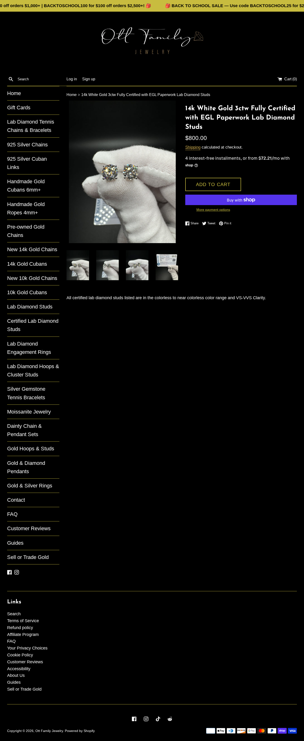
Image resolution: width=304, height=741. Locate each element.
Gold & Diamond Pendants (26, 467)
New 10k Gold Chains (32, 278)
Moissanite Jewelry (29, 412)
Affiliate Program (23, 634)
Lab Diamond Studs (29, 307)
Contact (16, 500)
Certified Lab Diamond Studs (32, 325)
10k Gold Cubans (27, 292)
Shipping (192, 147)
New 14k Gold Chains (32, 249)
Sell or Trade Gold (28, 557)
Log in (71, 79)
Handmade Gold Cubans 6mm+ (26, 185)
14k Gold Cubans (27, 264)
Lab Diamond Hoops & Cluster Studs (33, 370)
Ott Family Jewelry (49, 731)
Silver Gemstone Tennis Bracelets (26, 393)
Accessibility (18, 668)
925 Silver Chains (27, 145)
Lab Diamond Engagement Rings (29, 348)
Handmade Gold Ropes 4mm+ (26, 208)
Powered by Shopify (80, 731)
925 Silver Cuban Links (27, 163)
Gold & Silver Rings (29, 486)
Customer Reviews (29, 528)
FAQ (12, 514)
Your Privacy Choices (27, 648)
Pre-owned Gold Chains (25, 231)
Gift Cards (18, 108)
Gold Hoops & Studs (30, 449)
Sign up (88, 79)
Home (14, 93)
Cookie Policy (20, 655)
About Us (16, 675)
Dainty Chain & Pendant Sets (24, 430)
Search (14, 613)
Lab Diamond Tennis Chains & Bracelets (30, 126)
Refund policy (20, 627)
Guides (15, 543)
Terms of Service (23, 620)
